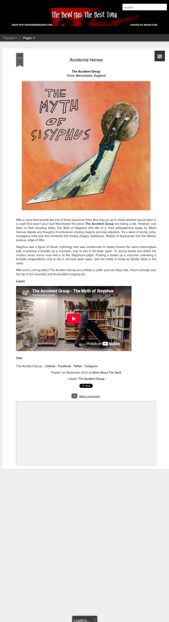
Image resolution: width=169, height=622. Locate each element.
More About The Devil (107, 372)
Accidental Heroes (86, 60)
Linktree (50, 366)
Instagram (91, 366)
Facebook (64, 366)
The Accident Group (86, 71)
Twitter (77, 366)
